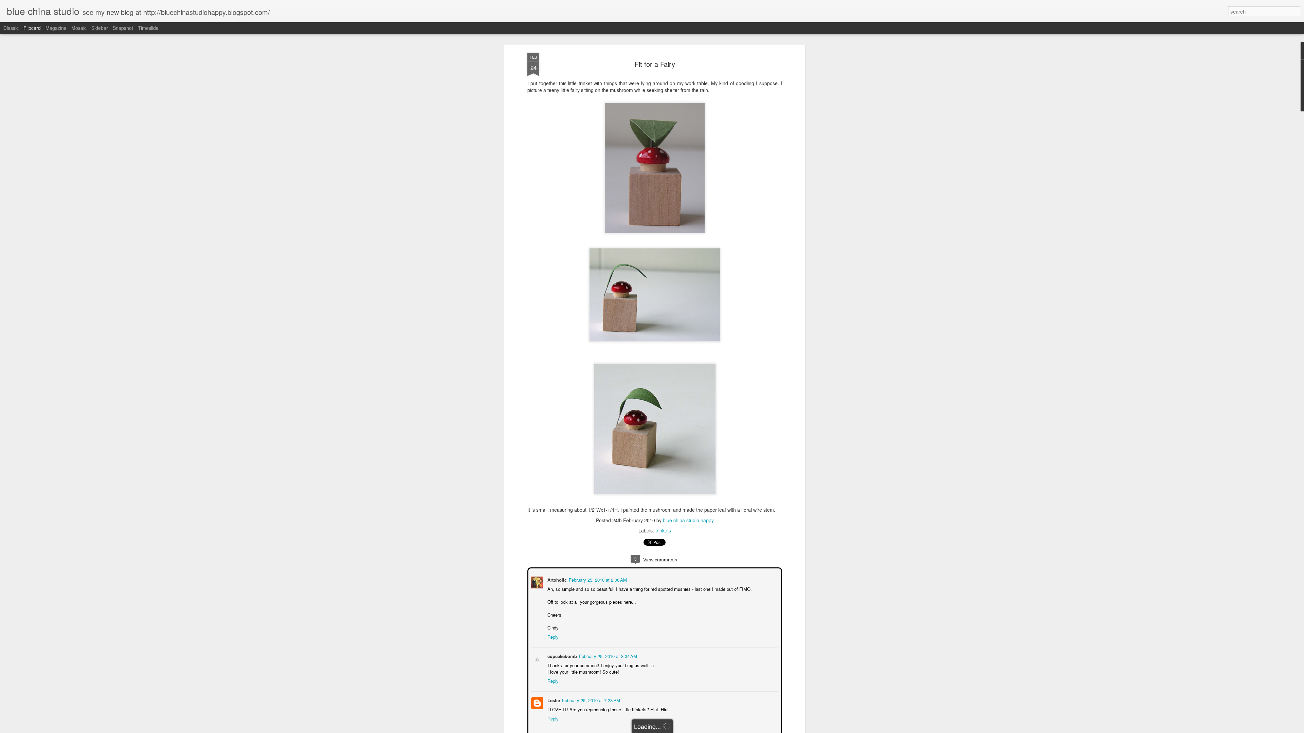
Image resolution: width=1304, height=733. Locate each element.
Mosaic (79, 27)
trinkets (663, 530)
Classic (11, 27)
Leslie (553, 699)
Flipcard (32, 27)
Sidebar (99, 27)
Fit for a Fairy (655, 64)
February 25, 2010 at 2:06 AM (597, 579)
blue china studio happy (688, 520)
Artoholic (556, 579)
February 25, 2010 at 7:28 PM (590, 699)
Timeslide (148, 27)
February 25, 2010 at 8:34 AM (607, 655)
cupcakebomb (561, 655)
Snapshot (123, 27)
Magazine (56, 27)
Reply (552, 636)
